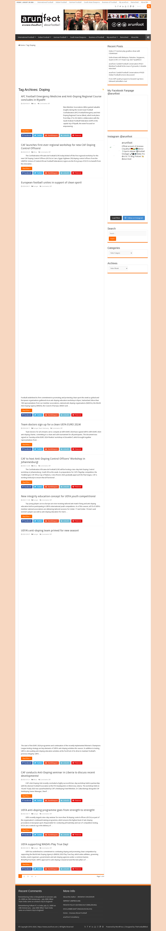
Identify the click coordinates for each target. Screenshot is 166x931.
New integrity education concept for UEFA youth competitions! (58, 496)
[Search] (149, 6)
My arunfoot (123, 2)
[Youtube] (126, 6)
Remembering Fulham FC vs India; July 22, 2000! (35, 906)
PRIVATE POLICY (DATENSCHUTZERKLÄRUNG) (80, 905)
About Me (144, 2)
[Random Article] (148, 37)
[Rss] (116, 6)
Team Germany (44, 428)
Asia (34, 103)
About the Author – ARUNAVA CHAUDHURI (78, 897)
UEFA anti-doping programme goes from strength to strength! (58, 810)
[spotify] (133, 6)
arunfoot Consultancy (71, 917)
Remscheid (135, 2)
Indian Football (61, 2)
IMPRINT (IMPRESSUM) (71, 901)
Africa (35, 152)
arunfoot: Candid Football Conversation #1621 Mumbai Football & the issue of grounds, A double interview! (127, 66)
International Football (45, 2)
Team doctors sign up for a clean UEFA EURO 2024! (51, 424)
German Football (75, 2)
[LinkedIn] (123, 6)
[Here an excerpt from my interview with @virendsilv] (137, 174)
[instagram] (128, 6)
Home (22, 45)
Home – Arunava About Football (75, 913)
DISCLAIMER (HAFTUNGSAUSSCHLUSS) (77, 909)
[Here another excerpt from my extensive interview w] (118, 175)
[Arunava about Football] (82, 19)
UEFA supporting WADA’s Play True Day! (44, 844)
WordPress (119, 927)
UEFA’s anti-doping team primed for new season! (50, 530)
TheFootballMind (141, 927)
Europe (35, 186)
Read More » (27, 131)
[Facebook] (118, 6)
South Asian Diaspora (92, 2)
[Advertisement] (61, 68)
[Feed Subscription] (103, 89)
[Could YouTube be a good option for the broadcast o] (118, 194)
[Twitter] (120, 6)
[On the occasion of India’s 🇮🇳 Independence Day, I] (137, 201)
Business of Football (109, 2)
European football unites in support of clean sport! (51, 182)
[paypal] (131, 6)
